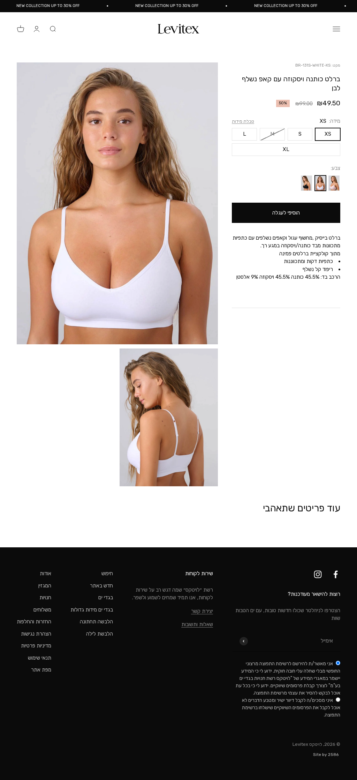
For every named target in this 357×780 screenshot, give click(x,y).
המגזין (44, 586)
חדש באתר (101, 586)
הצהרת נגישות (36, 634)
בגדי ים (105, 597)
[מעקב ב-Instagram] (317, 574)
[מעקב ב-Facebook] (335, 574)
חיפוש (107, 573)
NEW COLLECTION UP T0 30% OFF (293, 5)
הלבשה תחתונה (96, 621)
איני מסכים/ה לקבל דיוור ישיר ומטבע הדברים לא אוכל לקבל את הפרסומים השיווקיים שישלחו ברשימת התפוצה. (291, 707)
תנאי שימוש (39, 658)
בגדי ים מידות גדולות (91, 610)
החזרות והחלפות (34, 621)
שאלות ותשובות (197, 624)
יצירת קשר (202, 611)
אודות (45, 573)
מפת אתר (41, 670)
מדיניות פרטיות (36, 646)
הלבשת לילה (99, 634)
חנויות (45, 597)
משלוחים (42, 610)
